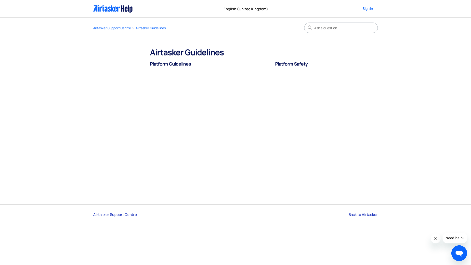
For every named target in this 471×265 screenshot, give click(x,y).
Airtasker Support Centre (112, 28)
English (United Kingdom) (246, 9)
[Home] (113, 8)
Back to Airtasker (363, 214)
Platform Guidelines (170, 64)
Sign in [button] (368, 8)
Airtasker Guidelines (151, 28)
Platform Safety (291, 64)
